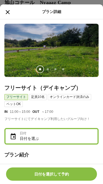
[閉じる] (7, 12)
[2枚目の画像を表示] (47, 69)
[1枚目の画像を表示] (40, 69)
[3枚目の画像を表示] (55, 69)
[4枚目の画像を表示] (63, 69)
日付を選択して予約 (51, 174)
